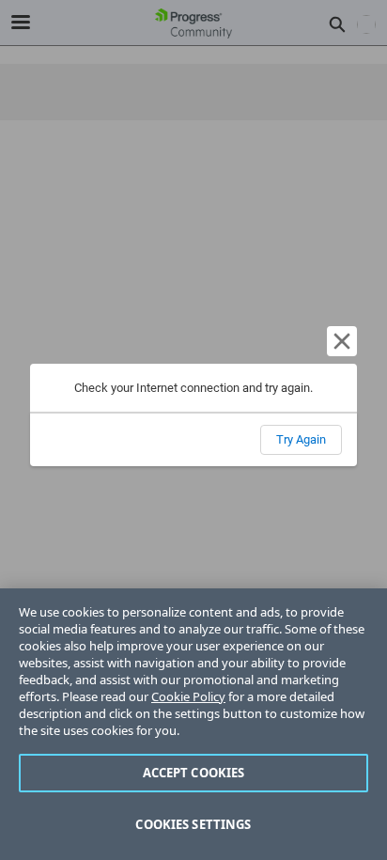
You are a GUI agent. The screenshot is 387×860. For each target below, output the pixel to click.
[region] (193, 724)
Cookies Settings (193, 824)
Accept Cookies (194, 772)
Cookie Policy (188, 696)
